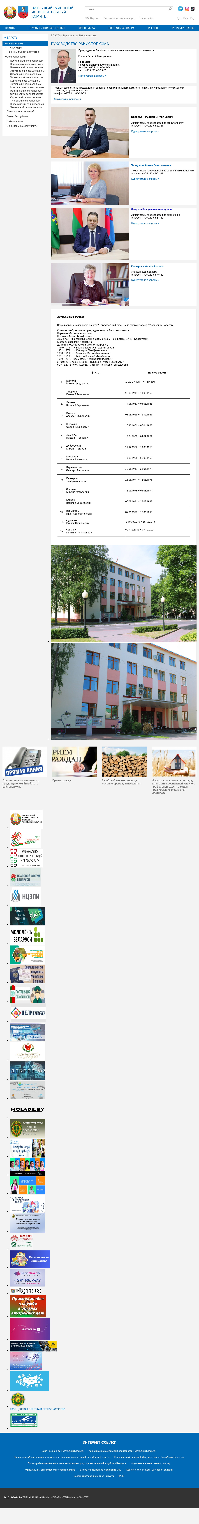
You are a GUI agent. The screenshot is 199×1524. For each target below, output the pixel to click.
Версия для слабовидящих (119, 18)
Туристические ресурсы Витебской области (149, 1469)
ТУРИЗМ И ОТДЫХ (183, 28)
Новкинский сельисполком (26, 90)
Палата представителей (20, 111)
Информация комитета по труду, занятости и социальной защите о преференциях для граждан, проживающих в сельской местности (173, 787)
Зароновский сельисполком (26, 77)
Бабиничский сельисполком (26, 60)
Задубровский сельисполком (27, 70)
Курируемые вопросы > (92, 75)
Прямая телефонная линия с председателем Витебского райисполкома (20, 783)
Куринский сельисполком (25, 80)
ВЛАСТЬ (10, 28)
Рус (179, 18)
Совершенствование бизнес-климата (94, 1476)
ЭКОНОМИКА (87, 28)
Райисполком (15, 43)
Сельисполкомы (16, 56)
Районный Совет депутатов (23, 51)
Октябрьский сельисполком (26, 93)
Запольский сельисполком (26, 74)
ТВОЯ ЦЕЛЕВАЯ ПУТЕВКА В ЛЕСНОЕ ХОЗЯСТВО (37, 1409)
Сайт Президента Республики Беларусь (63, 1451)
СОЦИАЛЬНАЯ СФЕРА (121, 28)
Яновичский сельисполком (26, 107)
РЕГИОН (153, 28)
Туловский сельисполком (25, 100)
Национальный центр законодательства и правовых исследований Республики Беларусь (62, 1457)
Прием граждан (62, 780)
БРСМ (121, 1476)
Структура (16, 47)
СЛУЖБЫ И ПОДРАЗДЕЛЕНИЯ (47, 28)
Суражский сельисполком (25, 97)
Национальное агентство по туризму (150, 1463)
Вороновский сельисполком (26, 64)
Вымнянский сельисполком (26, 67)
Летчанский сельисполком (26, 84)
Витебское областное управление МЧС (100, 1469)
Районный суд (15, 121)
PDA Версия (91, 18)
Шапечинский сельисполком (27, 104)
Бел (185, 18)
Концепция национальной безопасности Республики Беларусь (122, 1451)
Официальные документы (22, 126)
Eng (192, 18)
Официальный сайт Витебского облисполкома (50, 1469)
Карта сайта (146, 18)
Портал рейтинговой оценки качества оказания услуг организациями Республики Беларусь (77, 1463)
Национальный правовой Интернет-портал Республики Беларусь (149, 1457)
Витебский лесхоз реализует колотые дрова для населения (121, 782)
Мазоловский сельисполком (27, 87)
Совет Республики (17, 116)
